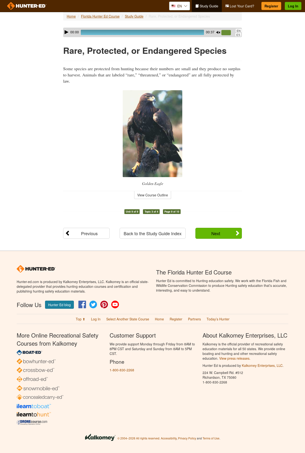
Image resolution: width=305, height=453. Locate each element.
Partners (194, 319)
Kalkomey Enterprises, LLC (262, 365)
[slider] (228, 33)
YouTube (115, 304)
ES (238, 35)
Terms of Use (211, 438)
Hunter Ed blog (59, 304)
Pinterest (104, 304)
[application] (152, 32)
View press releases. (234, 358)
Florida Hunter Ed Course (100, 16)
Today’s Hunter (218, 319)
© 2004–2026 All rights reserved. (138, 438)
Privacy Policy (187, 438)
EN (239, 31)
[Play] (66, 32)
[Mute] (218, 32)
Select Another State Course (127, 319)
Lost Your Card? (241, 6)
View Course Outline (152, 195)
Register (271, 6)
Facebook (82, 304)
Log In (293, 6)
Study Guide (208, 6)
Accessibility (169, 438)
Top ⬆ (80, 319)
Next (215, 233)
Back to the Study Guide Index (153, 233)
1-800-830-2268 (122, 370)
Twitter (93, 304)
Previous (89, 233)
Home (71, 16)
